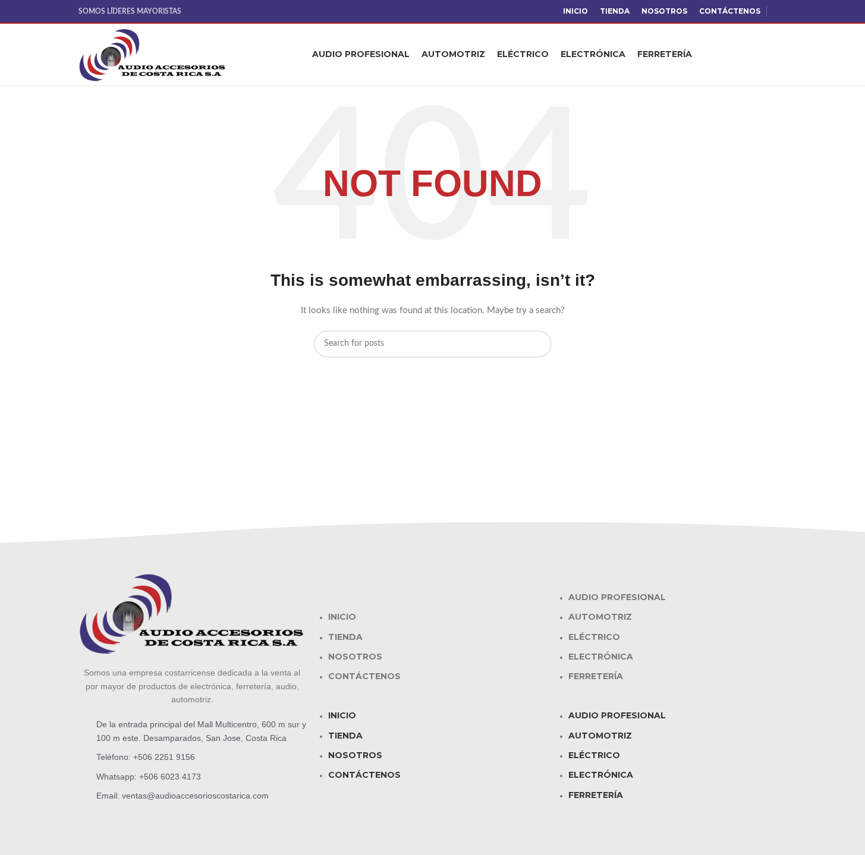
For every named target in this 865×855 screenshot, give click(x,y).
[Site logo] (152, 55)
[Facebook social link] (780, 11)
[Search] (782, 55)
